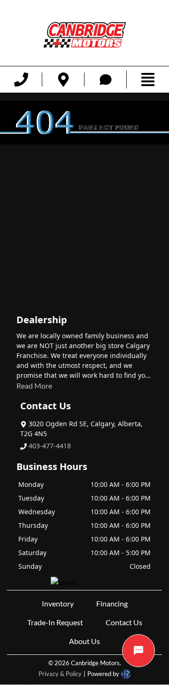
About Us (84, 641)
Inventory (58, 603)
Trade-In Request (55, 622)
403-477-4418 (50, 445)
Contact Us (124, 622)
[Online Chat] (138, 650)
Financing (112, 603)
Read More (34, 385)
